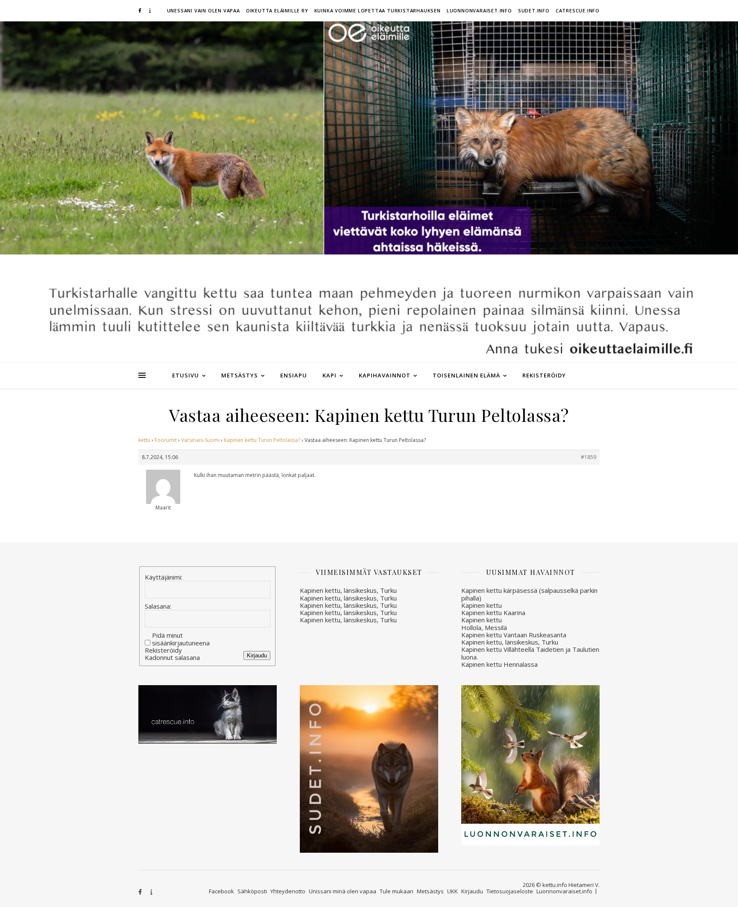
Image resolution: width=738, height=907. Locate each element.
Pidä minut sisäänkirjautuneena (181, 639)
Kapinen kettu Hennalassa (499, 664)
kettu (144, 440)
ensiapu (293, 375)
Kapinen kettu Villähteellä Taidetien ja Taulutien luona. (530, 653)
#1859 (588, 457)
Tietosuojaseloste (509, 891)
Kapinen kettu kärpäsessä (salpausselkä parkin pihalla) (529, 594)
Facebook (221, 891)
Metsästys (430, 891)
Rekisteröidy (544, 375)
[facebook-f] (140, 10)
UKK (452, 891)
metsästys (239, 375)
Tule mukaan (396, 891)
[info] (150, 10)
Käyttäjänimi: (163, 577)
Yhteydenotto (287, 891)
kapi (329, 375)
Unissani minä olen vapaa (342, 891)
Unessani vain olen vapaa (203, 10)
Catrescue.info (578, 10)
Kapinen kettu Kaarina (493, 612)
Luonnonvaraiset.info (479, 10)
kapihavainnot (384, 375)
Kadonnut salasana (172, 657)
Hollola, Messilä (484, 627)
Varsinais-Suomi (200, 440)
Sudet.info (534, 10)
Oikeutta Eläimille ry (277, 10)
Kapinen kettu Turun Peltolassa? (262, 440)
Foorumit (166, 440)
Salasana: (158, 606)
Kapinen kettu (481, 605)
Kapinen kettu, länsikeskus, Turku (348, 590)
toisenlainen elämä (466, 375)
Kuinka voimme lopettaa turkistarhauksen (377, 10)
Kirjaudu (257, 655)
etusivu (185, 375)
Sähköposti (252, 891)
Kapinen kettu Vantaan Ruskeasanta (513, 634)
